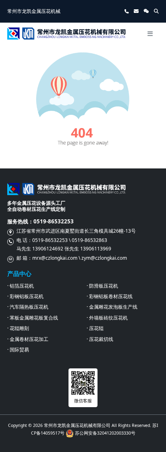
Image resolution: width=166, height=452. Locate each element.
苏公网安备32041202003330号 (105, 433)
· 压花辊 (95, 328)
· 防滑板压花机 (102, 285)
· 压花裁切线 (100, 339)
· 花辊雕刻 (18, 328)
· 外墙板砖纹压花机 (107, 317)
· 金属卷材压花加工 (27, 339)
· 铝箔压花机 (20, 285)
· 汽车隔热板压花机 (27, 306)
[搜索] (156, 11)
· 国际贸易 (18, 349)
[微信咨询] (146, 11)
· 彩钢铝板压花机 (25, 296)
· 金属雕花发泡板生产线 (112, 306)
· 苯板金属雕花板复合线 (32, 317)
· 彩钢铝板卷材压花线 (110, 296)
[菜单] (150, 33)
